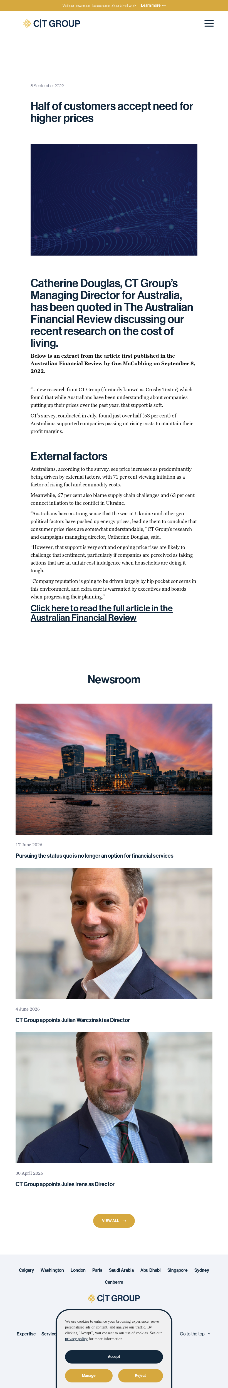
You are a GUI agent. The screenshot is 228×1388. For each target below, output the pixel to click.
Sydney (201, 1270)
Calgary (26, 1270)
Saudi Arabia (121, 1270)
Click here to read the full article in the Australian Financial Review (102, 613)
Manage (89, 1375)
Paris (97, 1270)
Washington (52, 1270)
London (78, 1270)
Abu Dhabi (150, 1270)
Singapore (177, 1270)
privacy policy (76, 1339)
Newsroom (42, 63)
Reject (140, 1375)
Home (18, 63)
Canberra (114, 1282)
